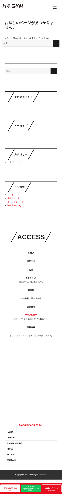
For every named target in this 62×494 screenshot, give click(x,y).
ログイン (11, 194)
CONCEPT (12, 437)
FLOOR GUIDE (14, 443)
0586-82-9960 (31, 315)
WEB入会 (11, 460)
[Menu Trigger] (54, 6)
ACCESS (11, 454)
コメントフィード (15, 202)
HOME (10, 432)
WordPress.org (14, 205)
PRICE (10, 448)
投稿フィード (13, 198)
